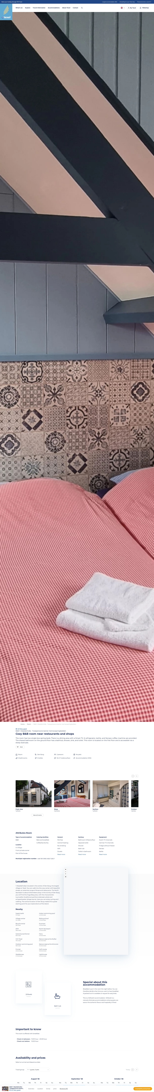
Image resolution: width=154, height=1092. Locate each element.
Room (29, 724)
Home (23, 724)
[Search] (82, 8)
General (29, 996)
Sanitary (57, 1008)
